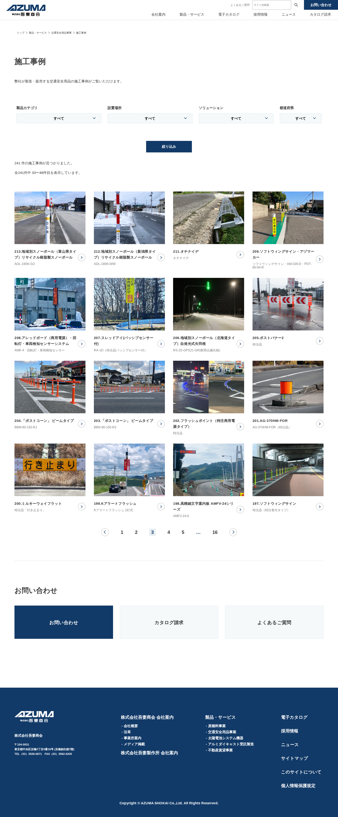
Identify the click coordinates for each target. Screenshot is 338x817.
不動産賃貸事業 (220, 750)
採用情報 (261, 14)
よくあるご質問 (240, 4)
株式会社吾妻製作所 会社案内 (149, 752)
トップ (20, 32)
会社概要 (131, 726)
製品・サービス (192, 14)
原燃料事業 (217, 726)
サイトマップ (294, 758)
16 (215, 532)
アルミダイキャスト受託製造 (231, 744)
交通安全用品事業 (61, 32)
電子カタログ (228, 14)
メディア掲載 (134, 744)
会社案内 (158, 14)
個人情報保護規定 (298, 785)
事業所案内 (132, 738)
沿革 (127, 732)
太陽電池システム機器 (225, 738)
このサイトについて (301, 772)
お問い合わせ (321, 5)
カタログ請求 (320, 14)
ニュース (289, 14)
